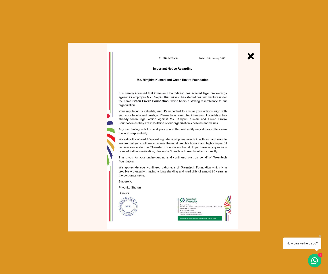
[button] (250, 56)
